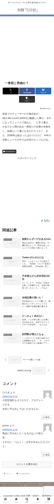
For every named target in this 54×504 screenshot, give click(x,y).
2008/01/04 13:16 (9, 429)
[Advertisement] (27, 48)
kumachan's (10, 151)
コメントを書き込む (27, 464)
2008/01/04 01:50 (9, 396)
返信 (47, 455)
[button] (27, 99)
